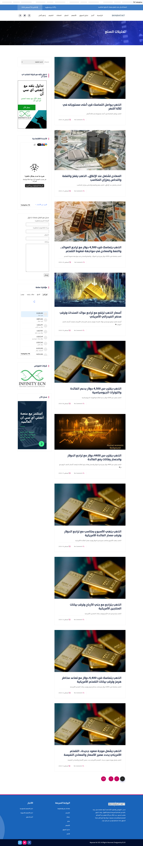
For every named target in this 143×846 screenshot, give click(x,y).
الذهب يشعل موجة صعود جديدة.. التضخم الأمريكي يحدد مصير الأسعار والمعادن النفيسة (92, 753)
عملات (68, 817)
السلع (66, 15)
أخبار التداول (29, 817)
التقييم (51, 15)
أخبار (92, 15)
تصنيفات (46, 62)
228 (103, 779)
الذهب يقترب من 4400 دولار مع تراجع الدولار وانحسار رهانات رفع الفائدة (94, 457)
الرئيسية (100, 15)
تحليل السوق (83, 15)
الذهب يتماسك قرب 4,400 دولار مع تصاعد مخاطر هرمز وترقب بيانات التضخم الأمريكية (91, 680)
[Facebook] (29, 15)
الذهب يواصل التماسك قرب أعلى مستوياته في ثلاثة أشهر (92, 106)
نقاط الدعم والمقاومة (63, 809)
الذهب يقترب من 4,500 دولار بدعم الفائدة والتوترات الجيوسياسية (95, 390)
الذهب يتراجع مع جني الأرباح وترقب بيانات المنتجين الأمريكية (95, 606)
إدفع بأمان (42, 15)
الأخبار (68, 834)
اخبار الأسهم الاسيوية (27, 813)
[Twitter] (24, 15)
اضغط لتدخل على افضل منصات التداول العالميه (112, 7)
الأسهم (73, 15)
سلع (68, 821)
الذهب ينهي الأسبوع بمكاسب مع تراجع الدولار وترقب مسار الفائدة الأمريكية (92, 533)
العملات (59, 15)
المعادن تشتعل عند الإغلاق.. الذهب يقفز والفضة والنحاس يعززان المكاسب (91, 178)
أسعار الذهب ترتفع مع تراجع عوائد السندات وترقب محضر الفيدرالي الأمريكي (90, 314)
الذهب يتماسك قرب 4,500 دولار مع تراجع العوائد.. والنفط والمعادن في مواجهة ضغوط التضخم (90, 249)
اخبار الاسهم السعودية (26, 809)
